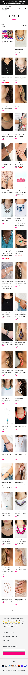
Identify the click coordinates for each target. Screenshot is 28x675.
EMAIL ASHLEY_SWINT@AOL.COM (10, 636)
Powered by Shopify (21, 670)
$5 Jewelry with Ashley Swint (7, 8)
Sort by (2, 24)
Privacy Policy (6, 640)
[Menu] (25, 8)
